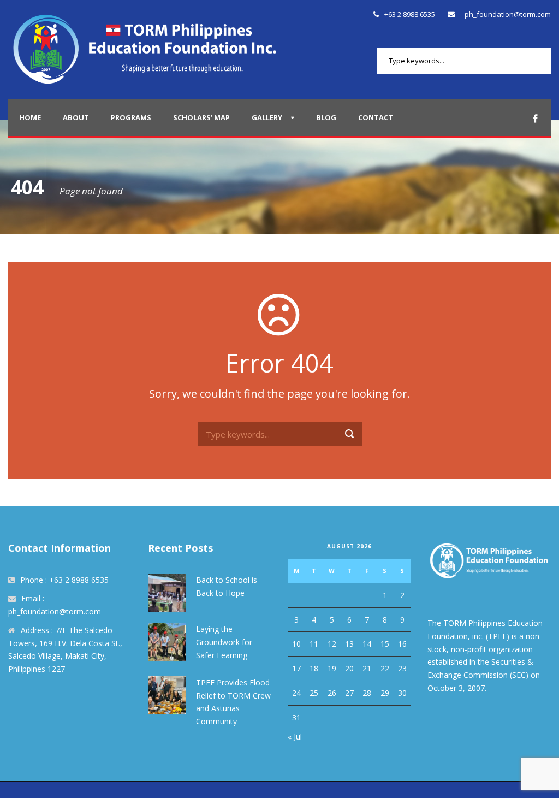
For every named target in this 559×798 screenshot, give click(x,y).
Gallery (267, 117)
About (76, 117)
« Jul (295, 736)
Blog (326, 117)
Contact (375, 117)
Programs (131, 117)
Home (30, 117)
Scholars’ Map (201, 117)
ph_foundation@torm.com (508, 14)
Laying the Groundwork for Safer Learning (224, 642)
